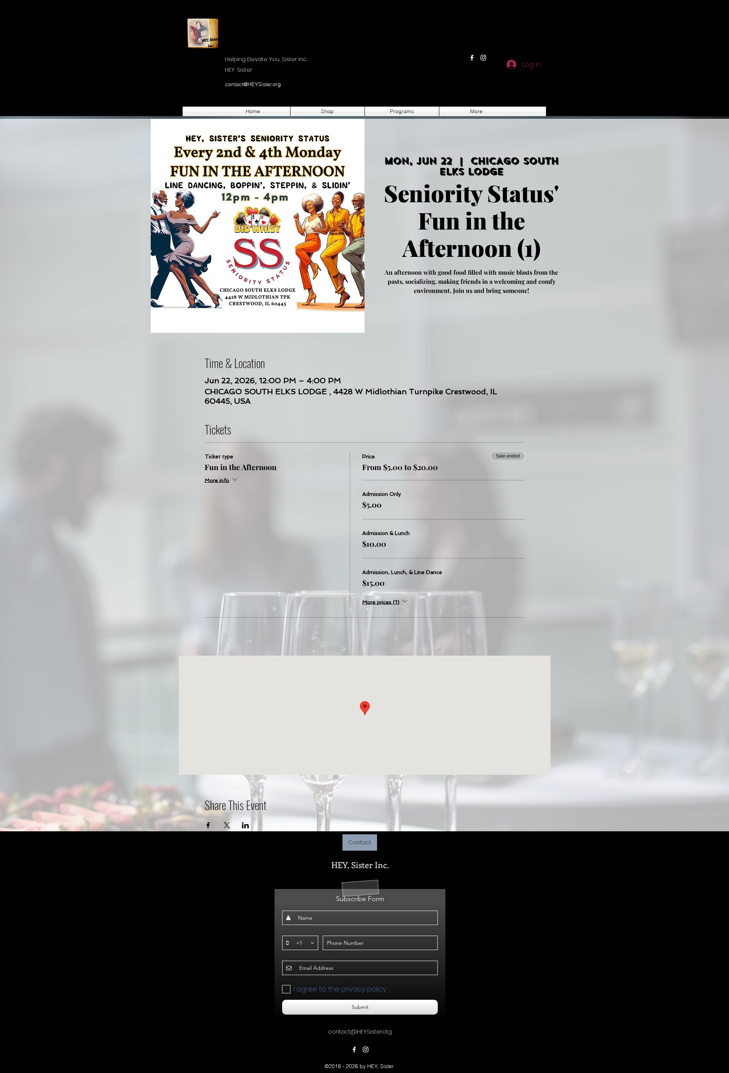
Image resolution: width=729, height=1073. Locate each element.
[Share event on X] (226, 825)
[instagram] (483, 57)
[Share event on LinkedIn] (245, 825)
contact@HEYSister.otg (360, 1031)
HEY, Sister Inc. (360, 864)
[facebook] (472, 57)
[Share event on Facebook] (208, 825)
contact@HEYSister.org (253, 84)
